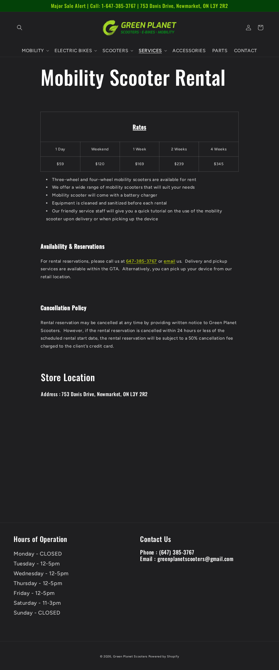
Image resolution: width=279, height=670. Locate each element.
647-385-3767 (141, 261)
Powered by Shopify (163, 656)
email (169, 261)
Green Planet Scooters (130, 656)
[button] (20, 28)
